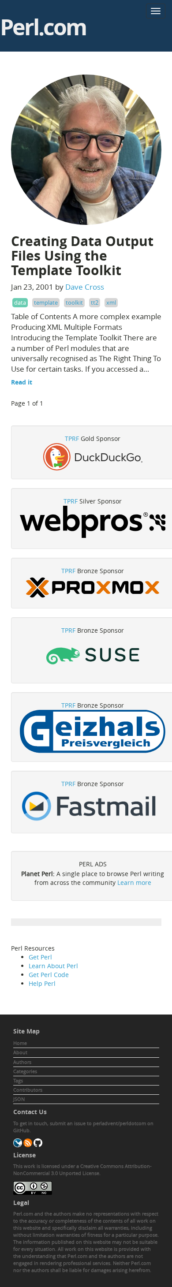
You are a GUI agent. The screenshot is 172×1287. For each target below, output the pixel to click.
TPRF (72, 438)
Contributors (27, 1089)
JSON (19, 1099)
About (20, 1052)
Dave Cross (84, 287)
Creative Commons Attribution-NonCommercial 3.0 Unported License (82, 1169)
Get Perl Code (49, 974)
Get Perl (40, 957)
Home (20, 1043)
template (46, 302)
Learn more (134, 882)
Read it (21, 382)
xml (111, 302)
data (20, 302)
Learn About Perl (53, 966)
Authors (22, 1062)
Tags (18, 1080)
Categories (25, 1071)
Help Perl (42, 983)
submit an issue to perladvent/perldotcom (98, 1123)
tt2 (94, 302)
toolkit (74, 302)
